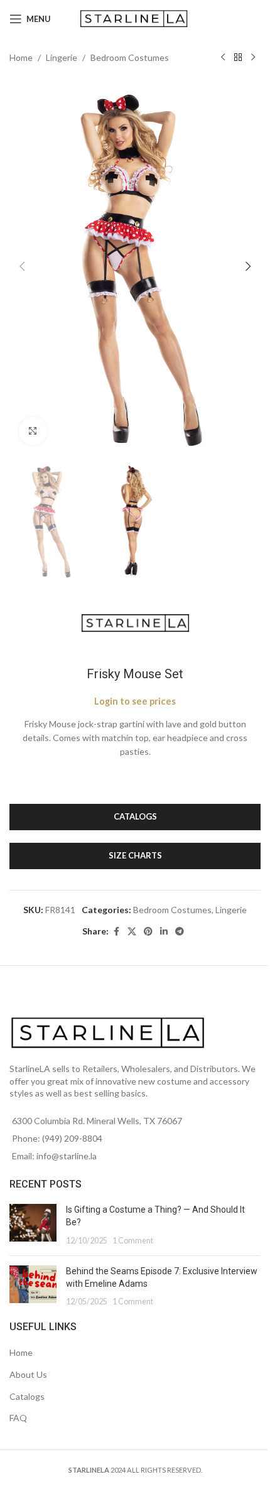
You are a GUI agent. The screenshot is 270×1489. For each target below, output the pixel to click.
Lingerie (61, 57)
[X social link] (132, 931)
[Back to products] (238, 57)
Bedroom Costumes (129, 57)
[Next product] (253, 57)
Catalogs (27, 1396)
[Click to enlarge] (33, 431)
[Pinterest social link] (148, 931)
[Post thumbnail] (33, 1225)
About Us (28, 1374)
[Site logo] (135, 18)
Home (21, 57)
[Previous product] (222, 57)
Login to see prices (135, 701)
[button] (22, 266)
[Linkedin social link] (163, 931)
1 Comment (132, 1240)
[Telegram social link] (179, 931)
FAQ (18, 1417)
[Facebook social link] (116, 931)
